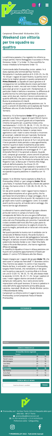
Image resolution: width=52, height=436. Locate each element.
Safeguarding (33, 421)
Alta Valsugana (8, 361)
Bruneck (5, 366)
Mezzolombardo (8, 356)
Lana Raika (6, 363)
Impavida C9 (7, 375)
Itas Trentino (7, 370)
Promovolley (7, 368)
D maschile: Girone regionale (26, 351)
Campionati (7, 33)
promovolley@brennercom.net (27, 416)
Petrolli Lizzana (8, 359)
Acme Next (6, 373)
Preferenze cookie (20, 421)
